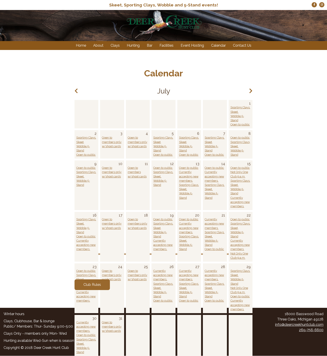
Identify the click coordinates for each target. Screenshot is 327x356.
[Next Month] (250, 91)
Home (81, 45)
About (98, 45)
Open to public (240, 124)
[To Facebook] (315, 4)
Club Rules (92, 284)
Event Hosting (192, 45)
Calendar (218, 45)
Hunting (133, 45)
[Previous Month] (76, 91)
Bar (149, 45)
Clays (115, 45)
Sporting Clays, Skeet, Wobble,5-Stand (240, 114)
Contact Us (242, 45)
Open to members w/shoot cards (137, 172)
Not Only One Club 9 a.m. (239, 174)
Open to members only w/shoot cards (111, 142)
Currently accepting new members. (188, 176)
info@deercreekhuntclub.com (299, 324)
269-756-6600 (311, 330)
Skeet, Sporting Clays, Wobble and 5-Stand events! (163, 4)
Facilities (166, 45)
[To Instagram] (322, 4)
